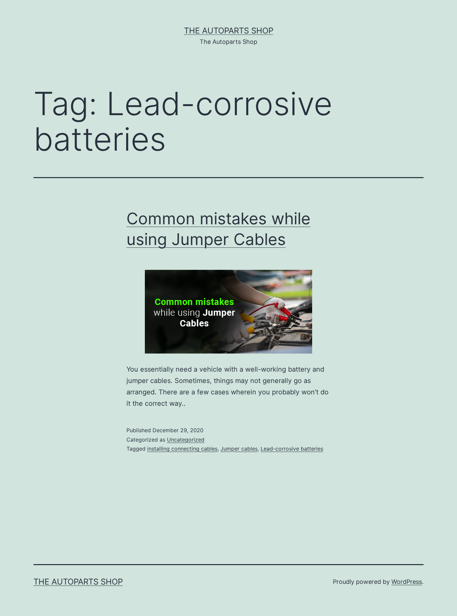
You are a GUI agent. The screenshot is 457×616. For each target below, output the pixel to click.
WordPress (406, 581)
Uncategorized (185, 439)
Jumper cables (239, 448)
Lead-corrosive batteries (292, 448)
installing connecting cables (182, 448)
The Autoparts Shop (228, 30)
